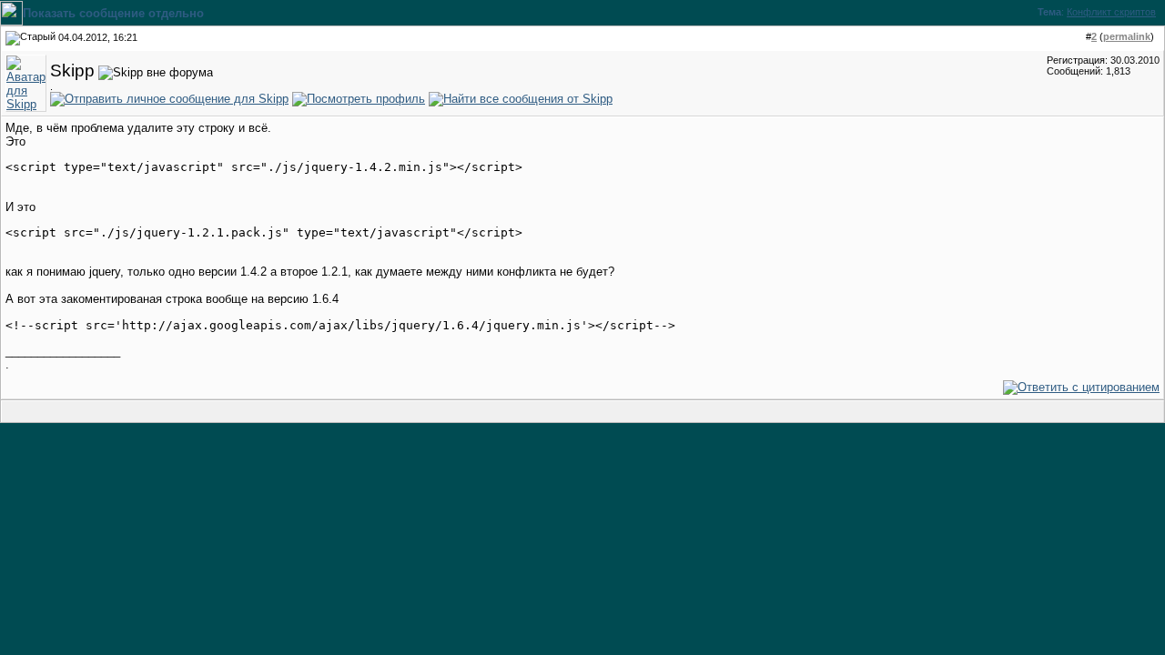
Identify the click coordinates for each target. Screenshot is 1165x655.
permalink (1126, 36)
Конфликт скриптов (1111, 11)
